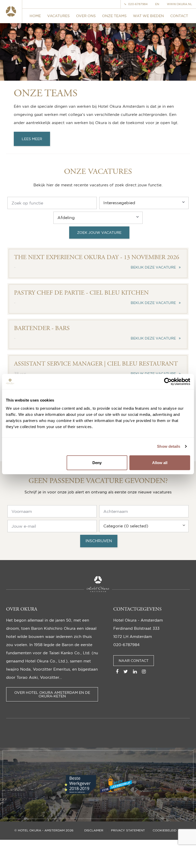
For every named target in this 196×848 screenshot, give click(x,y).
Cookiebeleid (164, 830)
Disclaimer (93, 830)
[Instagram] (144, 671)
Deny (97, 462)
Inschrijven (98, 541)
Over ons (86, 16)
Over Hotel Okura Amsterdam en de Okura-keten (52, 694)
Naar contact (134, 660)
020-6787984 (138, 4)
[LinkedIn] (135, 671)
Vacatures (58, 16)
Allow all (159, 462)
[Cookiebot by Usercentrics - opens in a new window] (167, 381)
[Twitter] (126, 671)
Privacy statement (128, 830)
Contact (179, 16)
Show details (168, 446)
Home (35, 16)
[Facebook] (117, 671)
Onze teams (114, 16)
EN (157, 4)
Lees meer (32, 139)
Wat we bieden (148, 16)
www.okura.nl (179, 4)
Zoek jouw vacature (99, 232)
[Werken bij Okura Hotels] (11, 11)
